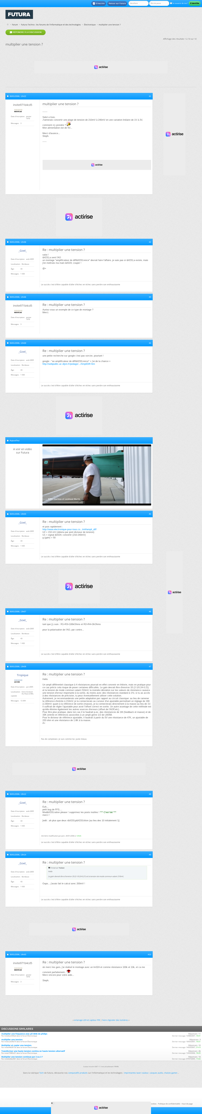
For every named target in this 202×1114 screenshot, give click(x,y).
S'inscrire (99, 3)
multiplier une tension (12, 1039)
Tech (41, 1073)
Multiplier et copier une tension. (16, 1045)
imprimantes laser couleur (136, 1073)
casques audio (156, 1073)
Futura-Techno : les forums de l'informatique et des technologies (51, 24)
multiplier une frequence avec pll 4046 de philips (24, 1033)
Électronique (90, 24)
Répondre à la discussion (25, 32)
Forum (15, 24)
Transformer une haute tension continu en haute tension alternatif (33, 1051)
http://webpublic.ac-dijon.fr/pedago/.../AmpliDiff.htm (68, 364)
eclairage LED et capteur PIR (87, 1020)
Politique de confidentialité (169, 1103)
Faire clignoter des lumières (115, 1020)
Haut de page (187, 1103)
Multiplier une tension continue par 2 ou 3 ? (22, 1056)
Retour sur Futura (117, 3)
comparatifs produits (78, 1073)
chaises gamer (170, 1073)
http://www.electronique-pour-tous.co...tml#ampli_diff (69, 529)
